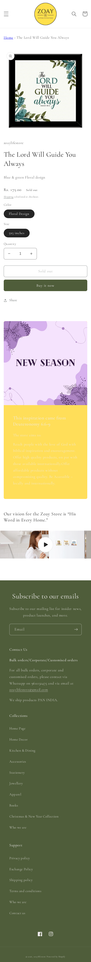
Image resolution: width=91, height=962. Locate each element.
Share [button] (13, 300)
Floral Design (19, 214)
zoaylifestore (40, 956)
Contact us (17, 913)
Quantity (10, 244)
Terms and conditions (25, 891)
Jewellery (16, 783)
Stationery (16, 772)
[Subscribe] (76, 629)
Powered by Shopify (56, 956)
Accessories (17, 761)
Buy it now (45, 285)
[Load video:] (45, 545)
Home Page (17, 728)
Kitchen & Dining (22, 750)
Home (8, 37)
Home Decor (18, 739)
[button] (6, 13)
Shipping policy (20, 880)
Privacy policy (19, 858)
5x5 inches (17, 233)
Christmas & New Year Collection (34, 816)
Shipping (9, 196)
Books (13, 805)
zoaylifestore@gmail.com (28, 689)
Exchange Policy (21, 869)
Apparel (15, 794)
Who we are (17, 827)
